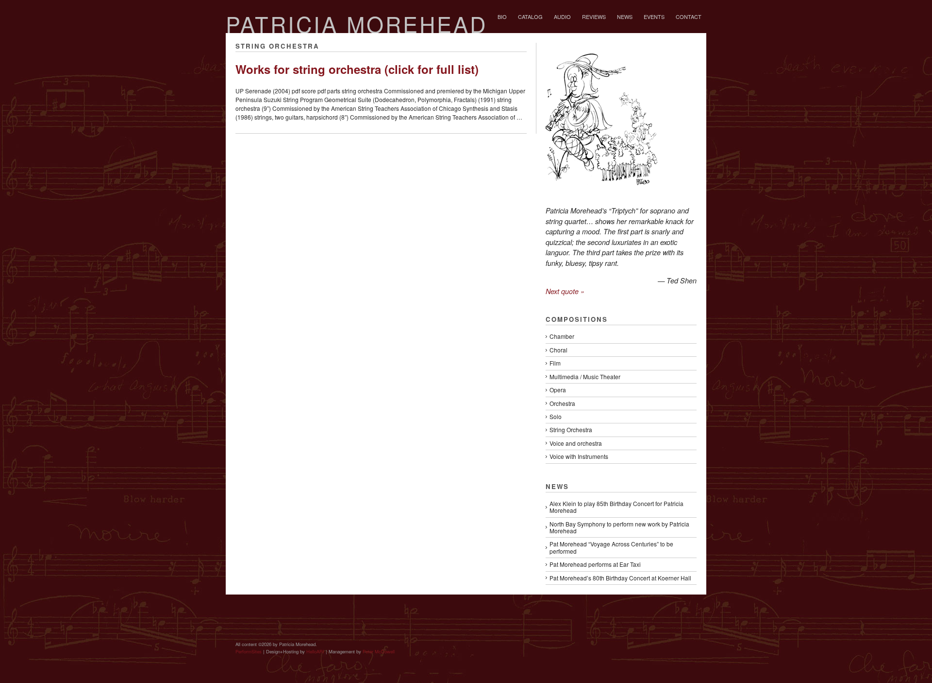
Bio (502, 16)
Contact (688, 16)
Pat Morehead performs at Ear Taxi (595, 564)
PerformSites (248, 651)
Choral (558, 350)
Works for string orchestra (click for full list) (357, 69)
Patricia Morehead (356, 24)
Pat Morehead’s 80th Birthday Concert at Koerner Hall (620, 578)
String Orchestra (570, 429)
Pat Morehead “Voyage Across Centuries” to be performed (611, 547)
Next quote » (565, 291)
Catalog (530, 16)
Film (555, 363)
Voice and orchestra (575, 443)
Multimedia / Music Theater (584, 376)
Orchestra (562, 403)
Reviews (594, 16)
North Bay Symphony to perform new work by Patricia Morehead (619, 527)
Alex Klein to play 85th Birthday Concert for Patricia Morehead (616, 506)
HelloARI (315, 651)
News (624, 16)
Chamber (561, 336)
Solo (555, 416)
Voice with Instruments (578, 456)
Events (654, 16)
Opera (557, 389)
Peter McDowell (379, 651)
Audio (562, 16)
